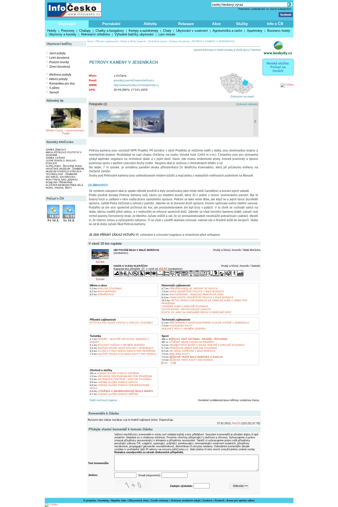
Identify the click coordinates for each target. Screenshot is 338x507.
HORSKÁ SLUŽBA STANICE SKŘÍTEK (114, 394)
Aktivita (150, 24)
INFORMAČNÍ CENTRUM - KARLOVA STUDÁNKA (120, 379)
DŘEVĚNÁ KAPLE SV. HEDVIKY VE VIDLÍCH (189, 288)
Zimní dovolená (59, 66)
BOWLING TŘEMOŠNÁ (59, 182)
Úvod (90, 41)
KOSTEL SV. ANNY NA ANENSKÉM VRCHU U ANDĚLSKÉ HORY (196, 312)
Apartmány (255, 30)
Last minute (166, 34)
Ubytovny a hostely (62, 34)
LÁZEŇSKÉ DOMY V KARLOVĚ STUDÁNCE (185, 306)
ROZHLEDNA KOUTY (177, 326)
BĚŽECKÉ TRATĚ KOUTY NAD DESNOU (187, 360)
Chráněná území (157, 41)
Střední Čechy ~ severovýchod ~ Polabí (66, 132)
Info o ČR (275, 24)
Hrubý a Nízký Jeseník (133, 41)
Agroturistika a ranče (227, 30)
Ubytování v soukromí (192, 30)
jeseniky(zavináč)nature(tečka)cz (134, 80)
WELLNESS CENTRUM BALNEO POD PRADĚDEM (121, 376)
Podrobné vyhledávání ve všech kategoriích (264, 8)
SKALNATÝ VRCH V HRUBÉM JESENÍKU (184, 329)
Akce (216, 24)
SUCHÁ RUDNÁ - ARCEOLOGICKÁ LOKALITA (186, 309)
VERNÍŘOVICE (102, 294)
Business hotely (278, 30)
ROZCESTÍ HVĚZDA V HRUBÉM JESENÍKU (117, 345)
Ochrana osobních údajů (185, 500)
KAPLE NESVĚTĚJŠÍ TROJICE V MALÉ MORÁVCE (193, 291)
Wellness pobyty (60, 74)
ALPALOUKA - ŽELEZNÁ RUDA (64, 166)
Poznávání (111, 24)
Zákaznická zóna (138, 500)
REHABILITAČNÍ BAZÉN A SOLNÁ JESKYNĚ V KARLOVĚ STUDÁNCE (203, 345)
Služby (242, 24)
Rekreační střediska (95, 34)
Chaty (167, 30)
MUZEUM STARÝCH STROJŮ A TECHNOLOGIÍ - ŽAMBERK (63, 173)
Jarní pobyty (57, 53)
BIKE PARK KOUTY (176, 354)
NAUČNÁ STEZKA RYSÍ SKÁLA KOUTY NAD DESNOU (123, 354)
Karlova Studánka (179, 41)
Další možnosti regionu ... (104, 400)
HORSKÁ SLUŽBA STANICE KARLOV (114, 382)
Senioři (54, 92)
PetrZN (236, 423)
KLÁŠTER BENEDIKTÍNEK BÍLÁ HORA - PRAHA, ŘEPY (64, 186)
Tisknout (255, 49)
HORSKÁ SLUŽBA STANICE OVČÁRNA (114, 373)
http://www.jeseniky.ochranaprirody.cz (136, 85)
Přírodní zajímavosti (107, 41)
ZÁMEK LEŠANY (55, 157)
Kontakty (103, 500)
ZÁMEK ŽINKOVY (56, 149)
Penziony (67, 30)
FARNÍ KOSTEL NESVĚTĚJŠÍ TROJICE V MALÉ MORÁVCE (198, 297)
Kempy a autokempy (143, 30)
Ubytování (66, 24)
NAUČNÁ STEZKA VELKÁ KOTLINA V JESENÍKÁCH (121, 348)
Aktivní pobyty (58, 79)
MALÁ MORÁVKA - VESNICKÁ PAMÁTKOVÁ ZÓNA (192, 294)
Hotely (51, 30)
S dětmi (54, 88)
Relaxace (186, 24)
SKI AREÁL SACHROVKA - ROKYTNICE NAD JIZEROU (62, 178)
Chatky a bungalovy (110, 30)
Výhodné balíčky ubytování (134, 34)
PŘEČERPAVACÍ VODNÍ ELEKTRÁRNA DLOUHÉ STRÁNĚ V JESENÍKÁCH (205, 323)
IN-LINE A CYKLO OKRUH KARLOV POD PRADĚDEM (122, 351)
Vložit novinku (225, 49)
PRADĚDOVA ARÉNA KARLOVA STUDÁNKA (189, 348)
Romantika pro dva (62, 83)
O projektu (89, 500)
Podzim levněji (59, 62)
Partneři (219, 500)
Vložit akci (242, 49)
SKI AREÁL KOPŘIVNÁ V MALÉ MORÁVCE (189, 351)
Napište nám (118, 500)
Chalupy (85, 30)
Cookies (208, 500)
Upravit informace (204, 49)
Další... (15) (168, 363)
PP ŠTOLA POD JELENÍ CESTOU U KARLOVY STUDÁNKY (121, 323)
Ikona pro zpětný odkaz (241, 500)
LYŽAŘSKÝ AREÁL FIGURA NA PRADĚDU (188, 342)
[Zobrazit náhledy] (247, 104)
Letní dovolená (59, 58)
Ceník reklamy (160, 500)
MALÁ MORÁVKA (103, 291)
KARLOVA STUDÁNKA (105, 288)
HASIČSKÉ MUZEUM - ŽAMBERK (65, 168)
